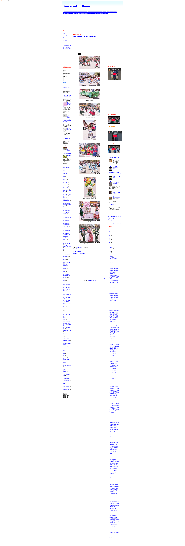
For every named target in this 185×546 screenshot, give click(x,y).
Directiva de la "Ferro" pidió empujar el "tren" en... (114, 325)
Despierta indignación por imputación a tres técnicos (114, 315)
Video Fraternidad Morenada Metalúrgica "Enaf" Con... (114, 470)
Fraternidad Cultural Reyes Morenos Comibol (67, 298)
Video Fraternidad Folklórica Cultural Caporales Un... (114, 493)
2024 (110, 230)
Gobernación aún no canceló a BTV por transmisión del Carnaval (67, 88)
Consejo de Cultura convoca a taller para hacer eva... (114, 258)
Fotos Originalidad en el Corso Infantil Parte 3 (114, 501)
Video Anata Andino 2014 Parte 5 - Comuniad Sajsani (114, 399)
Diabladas (64, 268)
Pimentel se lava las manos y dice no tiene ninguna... (114, 457)
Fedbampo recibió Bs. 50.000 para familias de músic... (114, 484)
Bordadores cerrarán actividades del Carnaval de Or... (114, 434)
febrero (111, 534)
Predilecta (80, 12)
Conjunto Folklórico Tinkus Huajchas (66, 226)
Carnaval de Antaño (66, 187)
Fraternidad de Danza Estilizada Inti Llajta (66, 303)
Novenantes (65, 357)
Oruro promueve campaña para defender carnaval (114, 436)
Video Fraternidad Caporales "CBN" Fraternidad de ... (114, 455)
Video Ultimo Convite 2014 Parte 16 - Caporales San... (114, 264)
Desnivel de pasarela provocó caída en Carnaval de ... (114, 338)
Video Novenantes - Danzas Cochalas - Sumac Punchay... (114, 453)
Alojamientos (65, 173)
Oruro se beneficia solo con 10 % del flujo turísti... (114, 522)
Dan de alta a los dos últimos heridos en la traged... (114, 300)
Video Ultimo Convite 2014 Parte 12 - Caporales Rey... (114, 280)
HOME (65, 12)
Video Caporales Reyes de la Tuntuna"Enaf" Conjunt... (114, 524)
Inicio (90, 278)
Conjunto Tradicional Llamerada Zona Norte (66, 249)
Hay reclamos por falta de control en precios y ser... (114, 459)
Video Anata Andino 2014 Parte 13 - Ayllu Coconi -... (114, 355)
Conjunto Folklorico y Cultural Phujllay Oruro (66, 234)
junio (110, 252)
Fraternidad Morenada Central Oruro (66, 321)
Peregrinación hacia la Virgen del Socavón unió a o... (114, 395)
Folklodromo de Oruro (112, 204)
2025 (110, 229)
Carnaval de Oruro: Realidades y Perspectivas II (114, 336)
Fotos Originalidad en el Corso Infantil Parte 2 (114, 504)
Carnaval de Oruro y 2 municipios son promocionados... (113, 273)
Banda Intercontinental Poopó (114, 413)
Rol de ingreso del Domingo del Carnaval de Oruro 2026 (99, 13)
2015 (110, 242)
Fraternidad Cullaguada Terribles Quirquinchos (67, 294)
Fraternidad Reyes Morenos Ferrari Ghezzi (67, 330)
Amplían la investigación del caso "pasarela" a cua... (114, 368)
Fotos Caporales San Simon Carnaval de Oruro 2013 (69, 149)
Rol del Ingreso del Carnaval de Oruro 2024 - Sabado (69, 130)
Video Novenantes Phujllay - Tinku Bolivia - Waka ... (114, 451)
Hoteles (110, 181)
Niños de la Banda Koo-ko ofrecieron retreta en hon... (114, 364)
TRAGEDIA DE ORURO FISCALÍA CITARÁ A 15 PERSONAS (113, 473)
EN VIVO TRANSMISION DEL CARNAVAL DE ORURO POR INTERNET (67, 153)
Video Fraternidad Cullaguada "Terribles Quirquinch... (114, 510)
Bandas (64, 179)
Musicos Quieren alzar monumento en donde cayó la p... (114, 285)
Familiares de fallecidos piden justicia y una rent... (114, 482)
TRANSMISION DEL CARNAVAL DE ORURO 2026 (71, 13)
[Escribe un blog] (85, 247)
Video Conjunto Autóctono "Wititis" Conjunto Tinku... (114, 475)
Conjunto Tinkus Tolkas (66, 243)
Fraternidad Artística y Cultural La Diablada (66, 282)
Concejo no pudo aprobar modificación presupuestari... (114, 466)
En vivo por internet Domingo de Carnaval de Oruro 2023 (67, 43)
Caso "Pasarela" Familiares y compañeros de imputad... (114, 313)
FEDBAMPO (65, 277)
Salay (64, 369)
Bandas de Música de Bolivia (113, 166)
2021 (110, 234)
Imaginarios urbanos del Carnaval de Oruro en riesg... (114, 276)
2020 (110, 235)
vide (64, 383)
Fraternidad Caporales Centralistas (66, 290)
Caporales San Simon (91, 12)
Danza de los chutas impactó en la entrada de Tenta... (114, 508)
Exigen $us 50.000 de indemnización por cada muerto (114, 478)
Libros (64, 350)
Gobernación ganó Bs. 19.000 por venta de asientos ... (114, 349)
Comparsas (65, 206)
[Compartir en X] (86, 247)
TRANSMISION (70, 12)
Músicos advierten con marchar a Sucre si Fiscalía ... (114, 384)
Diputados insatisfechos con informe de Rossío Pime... (114, 447)
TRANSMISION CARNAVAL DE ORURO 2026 (67, 33)
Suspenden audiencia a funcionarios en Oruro (113, 266)
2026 (110, 227)
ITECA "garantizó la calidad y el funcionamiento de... (114, 442)
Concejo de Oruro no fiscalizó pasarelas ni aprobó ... (114, 386)
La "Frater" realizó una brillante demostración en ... (114, 328)
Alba (64, 170)
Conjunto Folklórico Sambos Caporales (66, 224)
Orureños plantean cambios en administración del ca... (114, 449)
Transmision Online (66, 380)
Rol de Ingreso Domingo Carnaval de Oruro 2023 (67, 48)
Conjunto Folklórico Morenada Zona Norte (66, 221)
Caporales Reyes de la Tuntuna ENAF (66, 184)
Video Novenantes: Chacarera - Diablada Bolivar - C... (114, 440)
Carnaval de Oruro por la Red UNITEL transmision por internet (67, 139)
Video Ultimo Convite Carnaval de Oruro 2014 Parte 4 (114, 319)
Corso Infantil (78, 248)
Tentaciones (75, 12)
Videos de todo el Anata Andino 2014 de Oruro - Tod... (114, 330)
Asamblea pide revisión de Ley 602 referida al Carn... (114, 294)
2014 (110, 243)
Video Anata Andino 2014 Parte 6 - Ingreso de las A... (114, 393)
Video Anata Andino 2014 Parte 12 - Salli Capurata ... (114, 357)
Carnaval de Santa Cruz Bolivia (114, 172)
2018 (110, 238)
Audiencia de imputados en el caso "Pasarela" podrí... (114, 311)
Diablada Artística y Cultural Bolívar (66, 265)
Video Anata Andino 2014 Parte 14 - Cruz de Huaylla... (114, 353)
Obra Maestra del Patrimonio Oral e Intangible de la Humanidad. (66, 359)
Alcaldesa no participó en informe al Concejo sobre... (114, 397)
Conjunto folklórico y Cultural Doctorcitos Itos (67, 231)
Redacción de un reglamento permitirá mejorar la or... (114, 464)
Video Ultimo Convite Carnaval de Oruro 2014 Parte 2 (114, 332)
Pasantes (64, 362)
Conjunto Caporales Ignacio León (66, 211)
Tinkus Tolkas (65, 376)
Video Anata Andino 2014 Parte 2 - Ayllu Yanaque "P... (114, 408)
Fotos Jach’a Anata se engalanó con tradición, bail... (114, 533)
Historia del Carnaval (66, 340)
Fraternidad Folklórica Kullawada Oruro (66, 312)
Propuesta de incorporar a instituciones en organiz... (114, 445)
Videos (111, 12)
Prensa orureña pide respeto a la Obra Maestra (114, 487)
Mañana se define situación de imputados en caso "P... (114, 289)
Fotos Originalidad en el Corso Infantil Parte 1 (114, 506)
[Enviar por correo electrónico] (84, 247)
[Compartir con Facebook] (87, 247)
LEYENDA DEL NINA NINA (68, 156)
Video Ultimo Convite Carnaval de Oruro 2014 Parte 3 (114, 321)
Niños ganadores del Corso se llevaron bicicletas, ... (114, 427)
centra (64, 192)
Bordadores (65, 180)
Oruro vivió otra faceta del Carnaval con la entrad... (114, 516)
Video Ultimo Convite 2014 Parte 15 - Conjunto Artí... (114, 269)
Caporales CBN (65, 182)
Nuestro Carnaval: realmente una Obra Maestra (114, 530)
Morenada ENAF (66, 351)
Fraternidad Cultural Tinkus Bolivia (66, 301)
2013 (110, 537)
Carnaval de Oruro (76, 6)
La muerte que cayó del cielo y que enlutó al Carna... (114, 526)
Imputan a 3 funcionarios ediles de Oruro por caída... (114, 351)
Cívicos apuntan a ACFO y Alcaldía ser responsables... (114, 429)
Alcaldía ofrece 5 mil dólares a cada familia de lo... (114, 302)
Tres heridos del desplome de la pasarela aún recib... (114, 462)
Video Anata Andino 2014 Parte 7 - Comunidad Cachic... (114, 391)
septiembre (111, 248)
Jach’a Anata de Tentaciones (65, 346)
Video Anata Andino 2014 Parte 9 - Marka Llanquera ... (114, 374)
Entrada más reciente (77, 278)
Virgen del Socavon (66, 386)
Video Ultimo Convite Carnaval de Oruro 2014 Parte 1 (114, 342)
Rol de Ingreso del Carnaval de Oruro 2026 (85, 13)
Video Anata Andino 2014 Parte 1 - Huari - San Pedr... (114, 410)
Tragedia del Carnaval (99, 12)
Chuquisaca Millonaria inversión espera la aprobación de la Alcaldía (116, 183)
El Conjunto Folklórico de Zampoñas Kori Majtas (67, 275)
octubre (111, 247)
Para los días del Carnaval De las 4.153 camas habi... (114, 406)
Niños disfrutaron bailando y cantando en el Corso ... (114, 513)
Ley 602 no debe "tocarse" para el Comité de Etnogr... (114, 423)
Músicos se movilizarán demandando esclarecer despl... (114, 416)
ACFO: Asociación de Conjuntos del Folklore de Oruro (67, 168)
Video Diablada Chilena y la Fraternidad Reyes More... (114, 528)
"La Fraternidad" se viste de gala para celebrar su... (114, 361)
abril (110, 255)
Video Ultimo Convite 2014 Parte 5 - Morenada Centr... (114, 317)
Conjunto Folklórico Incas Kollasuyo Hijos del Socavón (67, 218)
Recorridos (65, 367)
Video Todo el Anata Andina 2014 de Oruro (114, 125)
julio (110, 251)
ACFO (115, 12)
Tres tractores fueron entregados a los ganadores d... (114, 379)
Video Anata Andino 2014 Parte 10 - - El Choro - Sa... (114, 372)
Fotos (108, 12)
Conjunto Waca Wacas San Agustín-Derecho (66, 254)
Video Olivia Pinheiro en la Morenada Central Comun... (114, 495)
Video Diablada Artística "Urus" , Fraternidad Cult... (114, 499)
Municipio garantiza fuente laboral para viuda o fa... (114, 468)
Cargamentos (65, 186)
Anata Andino (85, 12)
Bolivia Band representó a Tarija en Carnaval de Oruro (114, 340)
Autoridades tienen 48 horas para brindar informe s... (114, 491)
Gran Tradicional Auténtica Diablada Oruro (67, 335)
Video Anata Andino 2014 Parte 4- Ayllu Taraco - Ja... (114, 401)
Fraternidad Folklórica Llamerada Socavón (66, 315)
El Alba (64, 271)
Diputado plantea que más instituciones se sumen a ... (114, 489)
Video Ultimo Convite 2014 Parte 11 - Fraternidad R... (114, 282)
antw (64, 176)
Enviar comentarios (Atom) (92, 280)
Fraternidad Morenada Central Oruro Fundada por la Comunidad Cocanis (67, 324)
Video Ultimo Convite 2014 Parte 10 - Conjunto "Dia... (114, 296)
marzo (111, 256)
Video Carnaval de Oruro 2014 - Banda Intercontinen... (114, 497)
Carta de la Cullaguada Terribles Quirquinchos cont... (114, 480)
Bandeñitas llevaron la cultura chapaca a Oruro (114, 260)
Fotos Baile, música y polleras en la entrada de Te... (114, 520)
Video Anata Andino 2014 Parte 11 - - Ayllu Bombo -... (114, 370)
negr (64, 353)
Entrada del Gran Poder (113, 190)
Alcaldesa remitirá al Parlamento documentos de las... (114, 431)
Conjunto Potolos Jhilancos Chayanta (66, 241)
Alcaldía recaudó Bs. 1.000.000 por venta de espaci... (114, 291)
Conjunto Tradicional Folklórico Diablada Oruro (67, 246)
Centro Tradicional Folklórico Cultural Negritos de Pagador (66, 200)
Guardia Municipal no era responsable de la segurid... (114, 518)
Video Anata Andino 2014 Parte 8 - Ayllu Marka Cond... (114, 389)
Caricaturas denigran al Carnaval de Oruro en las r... (114, 359)
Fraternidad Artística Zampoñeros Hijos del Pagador (66, 285)
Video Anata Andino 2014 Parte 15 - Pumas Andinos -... (114, 345)
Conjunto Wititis (65, 256)
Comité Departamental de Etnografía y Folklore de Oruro (67, 204)
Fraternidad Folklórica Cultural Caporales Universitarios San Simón (67, 309)
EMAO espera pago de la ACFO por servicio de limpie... (114, 366)
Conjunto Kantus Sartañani (66, 237)
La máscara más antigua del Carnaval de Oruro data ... (114, 287)
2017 (110, 239)
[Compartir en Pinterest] (87, 247)
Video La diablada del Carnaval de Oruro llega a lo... (114, 425)
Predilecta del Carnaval (67, 365)
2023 (110, 231)
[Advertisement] (92, 22)
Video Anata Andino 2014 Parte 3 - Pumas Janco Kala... (114, 403)
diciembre (111, 244)
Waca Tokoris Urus (66, 389)
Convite (105, 12)
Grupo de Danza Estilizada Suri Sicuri (66, 338)
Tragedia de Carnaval (66, 378)
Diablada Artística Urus (66, 262)
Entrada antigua (103, 278)
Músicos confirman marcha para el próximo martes (114, 347)
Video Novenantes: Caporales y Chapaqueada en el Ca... (114, 438)
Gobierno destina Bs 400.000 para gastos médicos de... (114, 323)
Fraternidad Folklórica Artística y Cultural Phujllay (66, 306)
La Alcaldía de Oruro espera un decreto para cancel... (114, 376)
